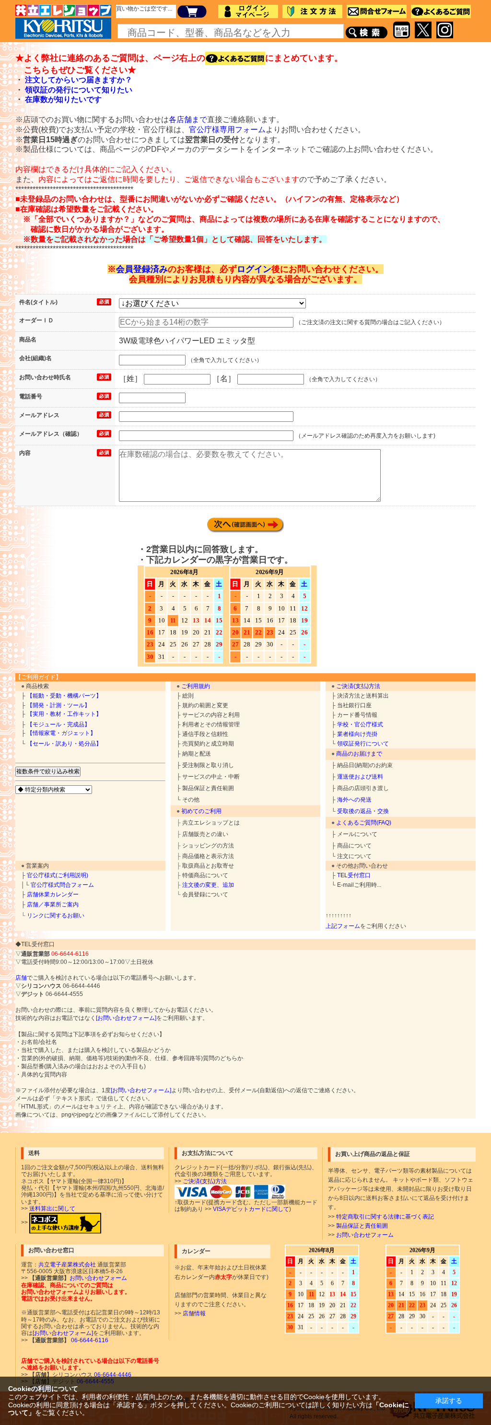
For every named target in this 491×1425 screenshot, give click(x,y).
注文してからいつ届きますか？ (78, 80)
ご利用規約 (195, 686)
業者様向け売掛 (357, 734)
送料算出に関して (52, 1208)
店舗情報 (194, 1313)
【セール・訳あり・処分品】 (64, 743)
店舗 (21, 977)
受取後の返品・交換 (363, 811)
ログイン (254, 269)
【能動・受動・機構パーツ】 (64, 695)
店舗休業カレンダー (53, 894)
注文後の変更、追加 (208, 885)
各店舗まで (188, 119)
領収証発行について (363, 743)
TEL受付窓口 (354, 875)
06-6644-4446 (112, 1374)
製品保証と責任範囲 (362, 1225)
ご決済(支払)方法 (358, 686)
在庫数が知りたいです (63, 99)
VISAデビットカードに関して (251, 1209)
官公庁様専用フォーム (227, 129)
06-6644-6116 (89, 1340)
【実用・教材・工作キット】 (64, 714)
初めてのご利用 (201, 811)
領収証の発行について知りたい (78, 90)
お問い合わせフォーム (365, 1235)
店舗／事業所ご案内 (53, 904)
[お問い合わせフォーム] (126, 1018)
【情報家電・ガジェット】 (61, 733)
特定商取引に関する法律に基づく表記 (385, 1216)
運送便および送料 (360, 776)
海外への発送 (354, 799)
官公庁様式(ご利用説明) (57, 875)
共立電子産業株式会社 (67, 1264)
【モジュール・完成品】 (58, 724)
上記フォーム (343, 926)
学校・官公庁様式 (360, 724)
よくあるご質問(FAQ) (363, 822)
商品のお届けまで (359, 753)
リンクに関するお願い (55, 915)
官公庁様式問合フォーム (62, 885)
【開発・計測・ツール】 (58, 705)
